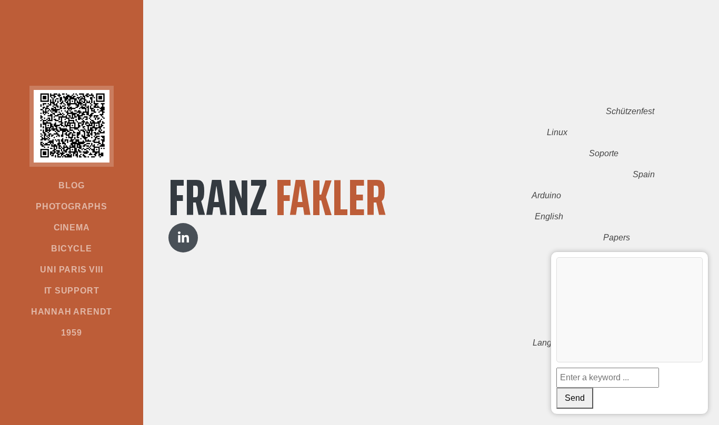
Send (575, 397)
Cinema (72, 227)
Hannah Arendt (71, 311)
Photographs (71, 206)
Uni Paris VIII (71, 269)
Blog (71, 185)
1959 (71, 332)
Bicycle (71, 248)
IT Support (71, 290)
